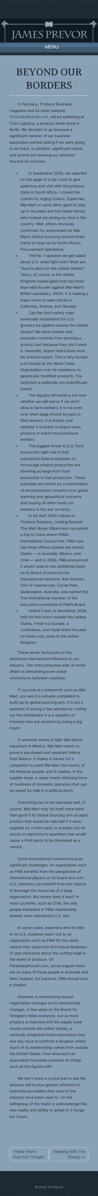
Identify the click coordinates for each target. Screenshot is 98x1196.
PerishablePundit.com (29, 117)
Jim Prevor (55, 1187)
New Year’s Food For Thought (28, 1154)
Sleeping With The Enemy (69, 1154)
